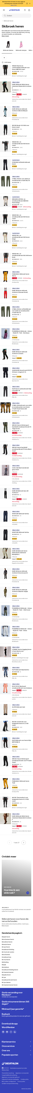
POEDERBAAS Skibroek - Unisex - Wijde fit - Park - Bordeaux (22, 332)
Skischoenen (6, 954)
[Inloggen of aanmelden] (25, 10)
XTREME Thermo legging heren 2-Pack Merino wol (22, 650)
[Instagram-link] (11, 1031)
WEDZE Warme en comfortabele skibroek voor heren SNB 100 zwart (21, 67)
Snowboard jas (6, 957)
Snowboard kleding (8, 949)
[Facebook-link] (3, 1031)
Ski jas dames (6, 982)
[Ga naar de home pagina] (14, 10)
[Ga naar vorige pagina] (9, 843)
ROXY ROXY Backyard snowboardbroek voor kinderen (22, 687)
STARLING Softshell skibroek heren (21, 163)
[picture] (5, 70)
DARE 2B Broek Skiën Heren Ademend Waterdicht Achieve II (22, 86)
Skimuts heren (6, 944)
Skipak (4, 964)
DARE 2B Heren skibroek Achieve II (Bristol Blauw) (19, 109)
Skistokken (5, 967)
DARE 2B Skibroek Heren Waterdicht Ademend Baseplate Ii (20, 552)
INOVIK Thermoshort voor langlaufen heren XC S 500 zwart (20, 799)
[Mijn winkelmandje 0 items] (29, 10)
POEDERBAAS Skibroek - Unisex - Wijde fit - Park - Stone (22, 629)
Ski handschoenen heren (9, 985)
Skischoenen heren (8, 939)
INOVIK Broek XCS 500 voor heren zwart (20, 126)
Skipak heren (6, 937)
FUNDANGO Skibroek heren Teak (20, 782)
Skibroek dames (8, 50)
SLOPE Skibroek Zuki (18, 707)
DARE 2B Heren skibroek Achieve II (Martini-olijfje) (20, 590)
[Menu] (4, 10)
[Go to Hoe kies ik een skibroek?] (27, 892)
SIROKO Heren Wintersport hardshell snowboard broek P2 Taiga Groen (22, 426)
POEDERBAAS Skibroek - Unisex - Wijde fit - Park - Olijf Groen (22, 609)
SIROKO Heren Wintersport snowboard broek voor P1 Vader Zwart (22, 760)
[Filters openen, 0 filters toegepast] (4, 58)
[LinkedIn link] (14, 1031)
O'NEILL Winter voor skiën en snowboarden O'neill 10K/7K (21, 179)
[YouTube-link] (7, 1031)
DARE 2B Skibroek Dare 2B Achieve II (20, 491)
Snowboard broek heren (9, 980)
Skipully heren (6, 975)
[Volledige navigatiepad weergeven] (2, 21)
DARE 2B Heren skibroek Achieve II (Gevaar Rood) (20, 291)
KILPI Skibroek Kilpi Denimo (20, 669)
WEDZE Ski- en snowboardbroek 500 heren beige (21, 237)
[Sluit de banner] (29, 3)
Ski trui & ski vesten (8, 952)
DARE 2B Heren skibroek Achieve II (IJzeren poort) (20, 572)
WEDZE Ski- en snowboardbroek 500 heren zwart (21, 143)
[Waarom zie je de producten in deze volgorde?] (3, 62)
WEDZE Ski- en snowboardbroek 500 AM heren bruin (22, 255)
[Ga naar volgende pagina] (23, 843)
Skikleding (5, 962)
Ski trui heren (6, 959)
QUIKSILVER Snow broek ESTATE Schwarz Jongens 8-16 (22, 371)
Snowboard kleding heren (10, 969)
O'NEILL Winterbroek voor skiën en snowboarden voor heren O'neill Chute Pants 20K (22, 407)
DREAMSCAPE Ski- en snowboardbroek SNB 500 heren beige (20, 200)
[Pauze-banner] (27, 3)
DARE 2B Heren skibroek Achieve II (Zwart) (19, 352)
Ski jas (4, 977)
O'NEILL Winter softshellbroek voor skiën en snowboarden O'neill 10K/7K (21, 310)
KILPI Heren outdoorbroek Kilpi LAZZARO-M (21, 389)
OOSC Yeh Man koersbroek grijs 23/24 (20, 468)
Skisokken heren (7, 942)
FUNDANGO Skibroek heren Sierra (20, 275)
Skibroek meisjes (21, 50)
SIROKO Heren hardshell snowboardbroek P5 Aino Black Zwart (22, 449)
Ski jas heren (6, 947)
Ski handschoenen (7, 972)
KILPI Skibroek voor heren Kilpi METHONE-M (21, 741)
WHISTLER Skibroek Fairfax (20, 513)
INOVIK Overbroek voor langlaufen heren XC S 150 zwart (20, 723)
